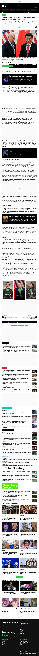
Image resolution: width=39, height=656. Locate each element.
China (26, 325)
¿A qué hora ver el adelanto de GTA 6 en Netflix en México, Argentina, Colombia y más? (10, 610)
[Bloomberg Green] (19, 486)
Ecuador (21, 630)
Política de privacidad (23, 641)
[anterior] (3, 317)
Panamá (21, 631)
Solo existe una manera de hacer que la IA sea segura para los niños (15, 462)
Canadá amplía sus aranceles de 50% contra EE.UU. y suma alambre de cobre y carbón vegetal (10, 317)
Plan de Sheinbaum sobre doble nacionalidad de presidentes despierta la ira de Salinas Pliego (15, 379)
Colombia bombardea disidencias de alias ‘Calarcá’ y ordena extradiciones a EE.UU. (28, 553)
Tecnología (22, 643)
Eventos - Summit (22, 648)
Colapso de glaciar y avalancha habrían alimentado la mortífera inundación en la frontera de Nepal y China (16, 492)
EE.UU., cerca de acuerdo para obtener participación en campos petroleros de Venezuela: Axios (29, 317)
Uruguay (21, 632)
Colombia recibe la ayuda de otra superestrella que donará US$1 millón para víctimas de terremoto (16, 371)
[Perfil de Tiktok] (15, 622)
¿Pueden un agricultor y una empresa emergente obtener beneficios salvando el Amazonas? (15, 496)
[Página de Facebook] (3, 622)
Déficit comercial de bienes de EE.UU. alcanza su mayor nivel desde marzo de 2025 (28, 572)
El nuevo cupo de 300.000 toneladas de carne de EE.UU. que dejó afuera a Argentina (10, 536)
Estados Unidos (21, 325)
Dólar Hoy (3, 642)
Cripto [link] (28, 9)
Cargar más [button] (19, 577)
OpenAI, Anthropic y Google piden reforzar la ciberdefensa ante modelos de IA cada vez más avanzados (16, 444)
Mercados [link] (18, 9)
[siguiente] (36, 317)
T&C (21, 644)
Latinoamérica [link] (34, 9)
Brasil (21, 624)
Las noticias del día (14, 325)
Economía (3, 640)
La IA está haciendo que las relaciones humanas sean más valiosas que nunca (17, 465)
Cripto (3, 644)
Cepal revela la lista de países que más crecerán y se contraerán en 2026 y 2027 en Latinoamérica (16, 347)
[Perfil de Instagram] (10, 622)
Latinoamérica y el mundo (24, 623)
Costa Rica (22, 633)
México (21, 625)
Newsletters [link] (13, 9)
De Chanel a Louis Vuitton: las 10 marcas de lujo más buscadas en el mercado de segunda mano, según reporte (27, 610)
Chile (21, 628)
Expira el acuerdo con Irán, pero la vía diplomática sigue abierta (16, 471)
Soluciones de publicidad (24, 651)
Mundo (4, 14)
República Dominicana (23, 635)
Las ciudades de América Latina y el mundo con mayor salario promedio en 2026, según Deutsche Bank (15, 351)
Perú (21, 629)
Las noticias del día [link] (6, 9)
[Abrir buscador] (5, 6)
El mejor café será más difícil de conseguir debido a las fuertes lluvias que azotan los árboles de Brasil (15, 500)
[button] (36, 27)
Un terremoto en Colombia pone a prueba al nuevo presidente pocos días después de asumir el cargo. (15, 476)
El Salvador (22, 634)
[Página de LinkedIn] (12, 622)
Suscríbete (22, 640)
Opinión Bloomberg (6, 456)
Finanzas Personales (5, 645)
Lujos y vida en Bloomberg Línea (10, 580)
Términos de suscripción (24, 642)
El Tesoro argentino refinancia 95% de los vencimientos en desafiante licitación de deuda (10, 518)
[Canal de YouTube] (7, 622)
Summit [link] (24, 9)
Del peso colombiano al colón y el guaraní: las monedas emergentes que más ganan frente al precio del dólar (14, 422)
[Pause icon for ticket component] (2, 12)
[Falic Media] (35, 7)
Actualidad (3, 643)
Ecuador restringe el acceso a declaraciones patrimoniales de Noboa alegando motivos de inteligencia (15, 375)
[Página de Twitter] (5, 622)
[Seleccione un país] (14, 6)
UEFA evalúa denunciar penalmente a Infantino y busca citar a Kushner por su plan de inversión (10, 572)
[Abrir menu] (3, 6)
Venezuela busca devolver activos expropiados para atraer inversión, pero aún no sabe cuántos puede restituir (9, 554)
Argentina (21, 626)
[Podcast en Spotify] (17, 622)
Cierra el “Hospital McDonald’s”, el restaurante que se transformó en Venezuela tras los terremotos (27, 536)
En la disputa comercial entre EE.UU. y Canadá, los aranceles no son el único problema (19, 459)
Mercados (3, 641)
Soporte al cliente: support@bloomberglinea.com (27, 650)
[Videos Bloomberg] (19, 468)
